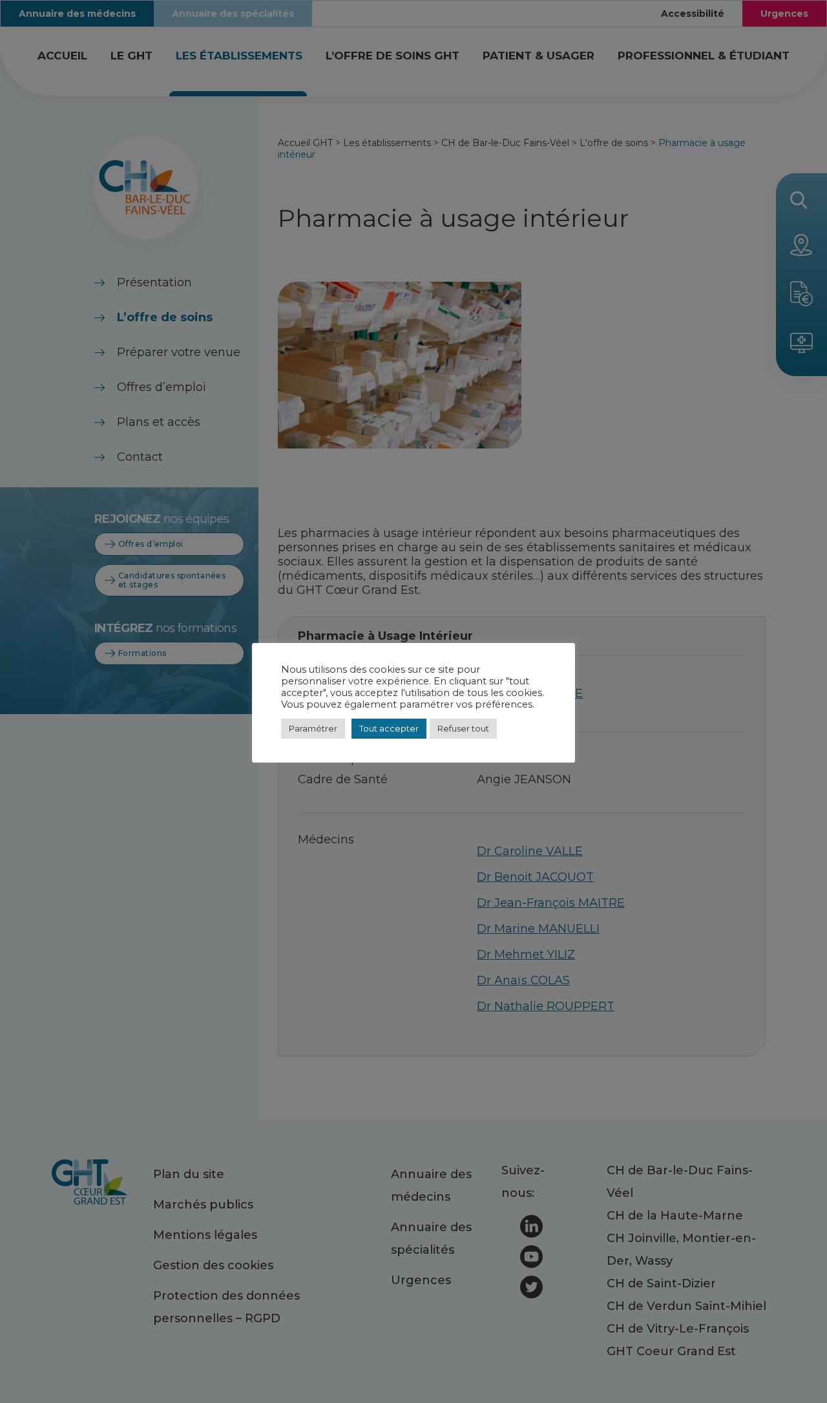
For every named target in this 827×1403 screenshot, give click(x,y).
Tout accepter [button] (389, 728)
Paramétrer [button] (313, 728)
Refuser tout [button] (463, 728)
